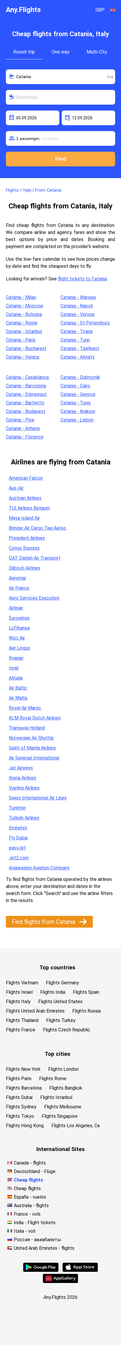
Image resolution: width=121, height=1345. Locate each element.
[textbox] (60, 76)
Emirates (18, 828)
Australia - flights (31, 1205)
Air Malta (18, 698)
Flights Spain (86, 992)
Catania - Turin (75, 340)
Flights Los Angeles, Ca (75, 1125)
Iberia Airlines (22, 778)
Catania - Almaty (77, 357)
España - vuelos (30, 1197)
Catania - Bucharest (26, 348)
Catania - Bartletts (25, 403)
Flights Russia (86, 1011)
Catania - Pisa (20, 420)
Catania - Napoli (76, 306)
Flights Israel (19, 992)
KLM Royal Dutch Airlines (35, 718)
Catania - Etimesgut (26, 394)
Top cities (57, 1053)
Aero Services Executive (34, 598)
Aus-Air (16, 488)
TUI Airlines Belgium (29, 508)
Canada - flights (30, 1163)
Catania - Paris (21, 340)
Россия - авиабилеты (37, 1239)
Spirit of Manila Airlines (32, 748)
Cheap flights (28, 1180)
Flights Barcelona (24, 1088)
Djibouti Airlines (24, 568)
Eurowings (19, 618)
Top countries (57, 967)
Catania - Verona (77, 314)
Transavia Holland (27, 728)
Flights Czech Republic (66, 1030)
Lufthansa (19, 628)
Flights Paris (18, 1078)
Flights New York (23, 1069)
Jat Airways (21, 768)
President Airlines (27, 538)
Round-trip (24, 52)
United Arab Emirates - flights (44, 1248)
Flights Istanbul (56, 1097)
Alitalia (16, 678)
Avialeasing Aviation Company (39, 868)
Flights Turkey (60, 1020)
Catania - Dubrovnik (80, 377)
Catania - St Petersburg (85, 323)
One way (60, 52)
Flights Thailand (22, 1020)
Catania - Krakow (77, 411)
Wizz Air (17, 638)
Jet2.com (19, 858)
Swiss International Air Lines (38, 798)
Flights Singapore (60, 1116)
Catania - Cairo (75, 386)
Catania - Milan (21, 297)
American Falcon (26, 478)
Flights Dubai (19, 1097)
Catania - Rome (21, 323)
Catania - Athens (23, 428)
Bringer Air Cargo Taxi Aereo (37, 528)
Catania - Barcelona (26, 386)
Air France (19, 588)
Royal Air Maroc (25, 708)
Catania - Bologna (24, 314)
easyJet (17, 848)
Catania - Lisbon (76, 420)
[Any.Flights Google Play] (41, 1270)
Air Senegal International (34, 758)
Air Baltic (18, 688)
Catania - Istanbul (24, 331)
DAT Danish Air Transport (34, 558)
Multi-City (97, 52)
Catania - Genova (77, 394)
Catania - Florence (24, 437)
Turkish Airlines (24, 818)
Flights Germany (62, 983)
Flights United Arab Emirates (35, 1011)
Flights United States (60, 1001)
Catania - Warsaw (78, 297)
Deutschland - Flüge (35, 1171)
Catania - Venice (22, 357)
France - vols (27, 1214)
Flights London (63, 1069)
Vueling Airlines (24, 788)
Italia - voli (24, 1231)
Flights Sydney (21, 1107)
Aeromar (17, 578)
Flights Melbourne (62, 1107)
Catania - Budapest (25, 411)
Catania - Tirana (76, 331)
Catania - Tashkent (79, 348)
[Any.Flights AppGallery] (60, 1281)
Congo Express (24, 548)
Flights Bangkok (65, 1088)
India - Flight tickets (35, 1222)
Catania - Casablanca (27, 377)
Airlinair (16, 608)
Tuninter (17, 808)
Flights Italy (18, 1001)
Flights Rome (52, 1078)
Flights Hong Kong (25, 1125)
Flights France (20, 1030)
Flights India (52, 992)
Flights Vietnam (22, 983)
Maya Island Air (24, 518)
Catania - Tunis (75, 403)
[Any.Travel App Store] (80, 1270)
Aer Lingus (19, 648)
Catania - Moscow (24, 306)
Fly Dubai (18, 838)
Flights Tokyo (20, 1116)
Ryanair (16, 658)
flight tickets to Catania (82, 279)
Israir (14, 668)
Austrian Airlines (25, 498)
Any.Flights (23, 10)
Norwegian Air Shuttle (31, 738)
